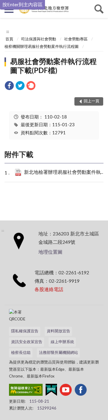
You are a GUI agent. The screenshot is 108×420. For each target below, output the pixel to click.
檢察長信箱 (21, 353)
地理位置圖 (50, 252)
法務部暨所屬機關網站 (58, 353)
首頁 (9, 39)
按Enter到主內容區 (22, 4)
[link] (9, 86)
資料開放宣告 (58, 331)
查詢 (99, 9)
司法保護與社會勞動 (38, 39)
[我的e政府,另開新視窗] (51, 391)
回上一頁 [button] (91, 101)
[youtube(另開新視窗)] (66, 391)
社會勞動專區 (76, 39)
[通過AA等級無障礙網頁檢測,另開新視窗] (26, 391)
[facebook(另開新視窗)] (81, 391)
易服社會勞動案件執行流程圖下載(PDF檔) (53, 66)
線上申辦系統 (62, 342)
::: (7, 32)
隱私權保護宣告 (24, 331)
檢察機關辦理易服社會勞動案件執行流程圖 (41, 47)
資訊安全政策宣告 (26, 342)
